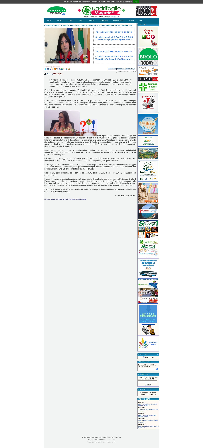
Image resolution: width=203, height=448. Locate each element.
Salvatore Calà (115, 16)
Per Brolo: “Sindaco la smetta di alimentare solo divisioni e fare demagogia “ (65, 199)
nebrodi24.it (111, 442)
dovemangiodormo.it (101, 442)
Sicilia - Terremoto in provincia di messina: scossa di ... (147, 415)
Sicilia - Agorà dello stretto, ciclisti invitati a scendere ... (147, 404)
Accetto (136, 1)
